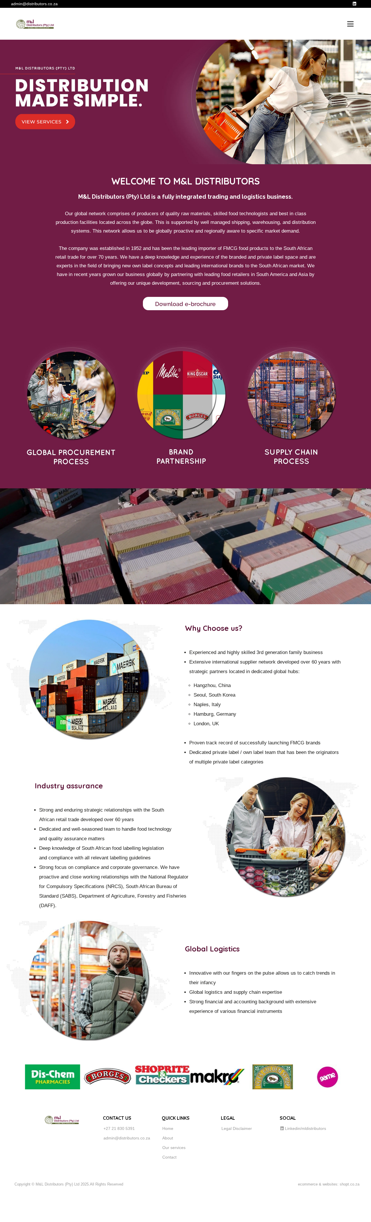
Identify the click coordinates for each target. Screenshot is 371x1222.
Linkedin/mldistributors (305, 1128)
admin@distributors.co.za (126, 1138)
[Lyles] (247, 1076)
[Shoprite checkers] (137, 1076)
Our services (174, 1147)
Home (167, 1128)
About (167, 1138)
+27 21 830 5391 (119, 1128)
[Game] (302, 1076)
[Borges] (82, 1076)
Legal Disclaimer (236, 1128)
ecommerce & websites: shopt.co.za (328, 1184)
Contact (169, 1157)
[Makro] (192, 1076)
